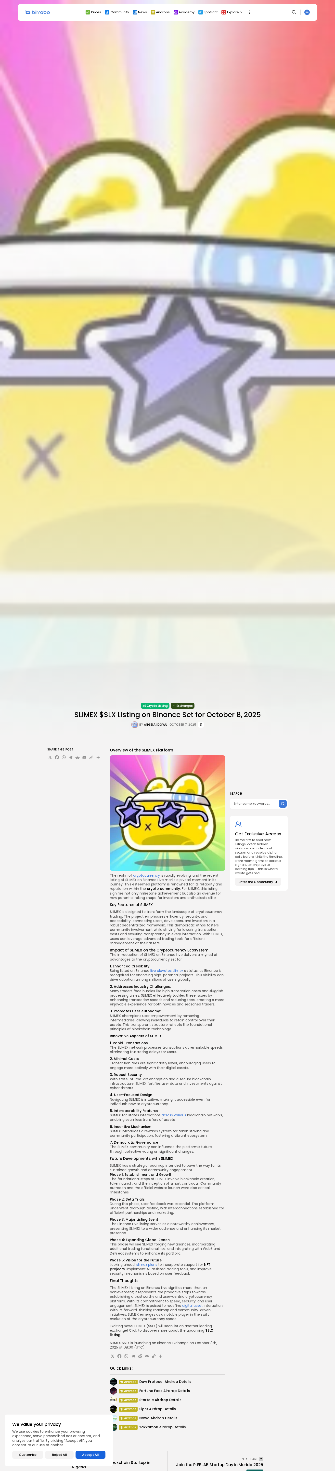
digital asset (192, 1305)
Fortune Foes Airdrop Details (164, 1390)
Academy (186, 12)
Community (120, 12)
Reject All (59, 1454)
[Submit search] (283, 804)
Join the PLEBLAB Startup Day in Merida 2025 (219, 1465)
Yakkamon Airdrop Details (162, 1427)
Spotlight (211, 12)
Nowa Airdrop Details (158, 1418)
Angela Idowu (156, 724)
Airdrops (163, 12)
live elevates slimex (166, 970)
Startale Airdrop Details (160, 1399)
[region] (59, 1440)
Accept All (90, 1454)
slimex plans (146, 1264)
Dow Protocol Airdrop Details (165, 1381)
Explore (233, 12)
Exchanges (185, 706)
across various (174, 1115)
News (142, 12)
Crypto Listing (157, 706)
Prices (96, 12)
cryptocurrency (146, 875)
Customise (28, 1454)
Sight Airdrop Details (157, 1408)
